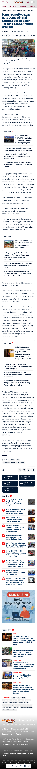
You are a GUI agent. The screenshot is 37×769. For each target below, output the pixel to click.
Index (18, 10)
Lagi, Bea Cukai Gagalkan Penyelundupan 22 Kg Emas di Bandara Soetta (23, 677)
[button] (3, 2)
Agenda (18, 705)
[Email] (17, 35)
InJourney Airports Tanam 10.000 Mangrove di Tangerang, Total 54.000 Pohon (18, 164)
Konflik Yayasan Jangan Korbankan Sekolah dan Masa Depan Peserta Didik (18, 265)
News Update (31, 10)
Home (14, 10)
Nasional (23, 10)
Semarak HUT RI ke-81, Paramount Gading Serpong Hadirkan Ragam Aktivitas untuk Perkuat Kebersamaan (16, 554)
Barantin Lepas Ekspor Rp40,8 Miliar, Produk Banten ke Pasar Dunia (14, 537)
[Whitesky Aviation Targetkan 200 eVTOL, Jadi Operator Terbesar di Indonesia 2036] (31, 527)
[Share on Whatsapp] (13, 35)
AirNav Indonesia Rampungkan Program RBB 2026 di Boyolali (15, 572)
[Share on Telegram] (21, 766)
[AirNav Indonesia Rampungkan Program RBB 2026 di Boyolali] (31, 572)
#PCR (17, 460)
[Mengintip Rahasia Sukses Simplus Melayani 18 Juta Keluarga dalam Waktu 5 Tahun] (31, 502)
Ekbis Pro (16, 707)
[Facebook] (10, 477)
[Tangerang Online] (18, 2)
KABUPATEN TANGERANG (9, 710)
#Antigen (11, 460)
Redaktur (6, 31)
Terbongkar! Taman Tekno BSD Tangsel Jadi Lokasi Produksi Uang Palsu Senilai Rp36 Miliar (17, 383)
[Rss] (33, 720)
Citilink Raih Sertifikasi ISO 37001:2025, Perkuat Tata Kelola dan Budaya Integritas (18, 366)
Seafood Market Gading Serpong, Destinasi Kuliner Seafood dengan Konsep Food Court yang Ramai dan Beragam (23, 689)
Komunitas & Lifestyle (26, 707)
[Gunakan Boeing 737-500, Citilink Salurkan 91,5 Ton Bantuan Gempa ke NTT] (9, 244)
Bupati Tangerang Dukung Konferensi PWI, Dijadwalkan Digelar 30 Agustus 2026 (16, 545)
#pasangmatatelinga (8, 705)
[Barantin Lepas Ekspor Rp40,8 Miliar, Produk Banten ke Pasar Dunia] (31, 537)
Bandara (4, 10)
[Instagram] (27, 477)
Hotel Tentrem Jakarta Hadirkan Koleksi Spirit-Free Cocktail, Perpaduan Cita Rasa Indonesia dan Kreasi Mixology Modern (24, 640)
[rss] (10, 490)
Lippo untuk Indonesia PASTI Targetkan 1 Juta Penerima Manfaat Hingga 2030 (17, 156)
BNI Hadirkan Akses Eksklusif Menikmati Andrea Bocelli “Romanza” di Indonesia (18, 374)
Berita (9, 10)
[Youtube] (10, 484)
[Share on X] (9, 35)
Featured (28, 700)
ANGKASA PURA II (27, 705)
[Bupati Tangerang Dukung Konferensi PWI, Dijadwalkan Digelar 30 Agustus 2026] (31, 545)
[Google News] (27, 484)
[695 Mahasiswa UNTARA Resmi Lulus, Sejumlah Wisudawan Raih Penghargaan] (9, 139)
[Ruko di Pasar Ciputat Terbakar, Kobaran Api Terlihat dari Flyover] (31, 520)
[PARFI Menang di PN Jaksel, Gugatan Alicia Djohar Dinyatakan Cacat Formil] (31, 512)
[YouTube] (22, 720)
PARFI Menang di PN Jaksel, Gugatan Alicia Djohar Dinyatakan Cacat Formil (15, 511)
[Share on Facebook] (6, 35)
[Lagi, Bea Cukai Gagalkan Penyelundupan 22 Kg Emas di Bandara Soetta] (7, 675)
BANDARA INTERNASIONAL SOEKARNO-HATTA (13, 462)
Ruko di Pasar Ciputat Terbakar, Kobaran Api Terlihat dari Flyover (14, 519)
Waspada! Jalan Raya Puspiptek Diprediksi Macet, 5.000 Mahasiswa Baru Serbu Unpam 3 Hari (17, 273)
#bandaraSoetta (7, 707)
